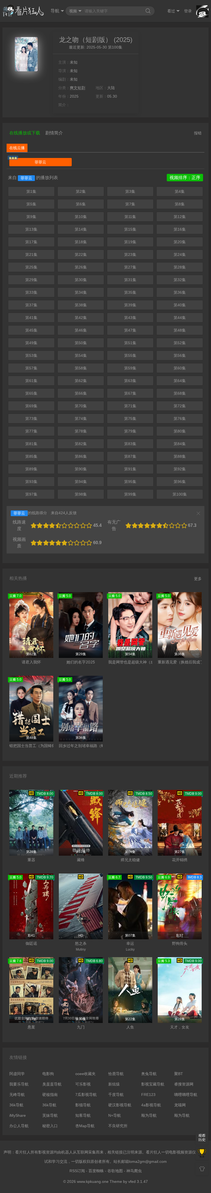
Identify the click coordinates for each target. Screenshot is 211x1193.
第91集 (130, 469)
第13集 (31, 229)
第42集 (81, 317)
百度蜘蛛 (96, 1171)
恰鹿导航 (116, 1074)
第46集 (81, 330)
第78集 (81, 431)
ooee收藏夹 (85, 1074)
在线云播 (17, 148)
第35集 (130, 292)
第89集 (31, 469)
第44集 (180, 317)
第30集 (81, 280)
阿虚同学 (17, 1074)
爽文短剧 (77, 88)
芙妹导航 (50, 1115)
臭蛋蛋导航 (52, 1084)
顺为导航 (149, 1115)
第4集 (180, 191)
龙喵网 (180, 1105)
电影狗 (48, 1074)
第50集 (81, 343)
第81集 (31, 444)
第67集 (130, 393)
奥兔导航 (149, 1074)
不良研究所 (117, 1126)
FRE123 (148, 1094)
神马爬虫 (134, 1171)
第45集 (31, 330)
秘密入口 (50, 1126)
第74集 (81, 418)
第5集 (31, 204)
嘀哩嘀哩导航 (185, 1094)
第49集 (31, 343)
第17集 (31, 242)
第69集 (31, 406)
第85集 (31, 456)
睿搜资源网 (183, 1084)
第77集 (31, 431)
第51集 (130, 343)
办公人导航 (19, 1126)
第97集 (31, 494)
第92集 (180, 469)
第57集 (31, 368)
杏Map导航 (85, 1126)
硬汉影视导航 (119, 1105)
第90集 (81, 469)
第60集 (180, 368)
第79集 (130, 431)
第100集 (180, 494)
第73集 (31, 418)
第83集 (130, 444)
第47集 (130, 330)
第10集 (81, 216)
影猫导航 (83, 1105)
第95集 (130, 481)
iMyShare (17, 1115)
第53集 (31, 355)
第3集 (130, 191)
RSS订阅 (77, 1171)
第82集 (81, 444)
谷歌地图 (115, 1171)
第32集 (180, 280)
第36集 (180, 292)
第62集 (81, 380)
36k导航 (16, 1105)
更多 (198, 578)
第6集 (81, 204)
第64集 (180, 380)
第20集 (180, 242)
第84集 (180, 444)
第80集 (180, 431)
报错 (198, 133)
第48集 (180, 330)
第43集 (130, 317)
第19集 (130, 242)
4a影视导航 (151, 1105)
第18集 (81, 242)
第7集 (130, 204)
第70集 (81, 406)
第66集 (81, 393)
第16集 (180, 229)
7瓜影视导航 (86, 1094)
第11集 (130, 216)
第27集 (130, 267)
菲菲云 (40, 162)
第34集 (81, 292)
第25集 (31, 267)
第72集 (180, 406)
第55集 (130, 355)
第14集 (81, 229)
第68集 (180, 393)
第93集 (31, 481)
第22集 (81, 254)
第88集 (180, 456)
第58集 (81, 368)
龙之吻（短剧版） (85, 39)
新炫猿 (114, 1084)
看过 (171, 11)
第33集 (31, 292)
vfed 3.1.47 (138, 1181)
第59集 (130, 368)
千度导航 (116, 1094)
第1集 (31, 191)
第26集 (81, 267)
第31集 (130, 280)
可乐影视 (83, 1084)
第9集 (31, 216)
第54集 (81, 355)
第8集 (180, 204)
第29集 (31, 280)
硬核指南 (50, 1094)
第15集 (130, 229)
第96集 (180, 481)
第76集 (180, 418)
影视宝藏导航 (152, 1084)
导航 (55, 11)
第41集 (31, 317)
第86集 (81, 456)
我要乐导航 (19, 1084)
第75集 (130, 418)
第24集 (180, 254)
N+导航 (114, 1115)
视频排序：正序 (185, 177)
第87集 (130, 456)
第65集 (31, 393)
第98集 (81, 494)
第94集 (81, 481)
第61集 (31, 380)
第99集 (130, 494)
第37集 (31, 305)
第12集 (180, 216)
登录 (188, 11)
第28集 (180, 267)
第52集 (180, 343)
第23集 (130, 254)
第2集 (81, 191)
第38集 (81, 305)
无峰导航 (17, 1094)
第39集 (130, 305)
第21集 (31, 254)
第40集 (180, 305)
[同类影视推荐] (202, 1153)
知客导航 (83, 1115)
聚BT (178, 1074)
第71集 (130, 406)
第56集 (180, 355)
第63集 (130, 380)
